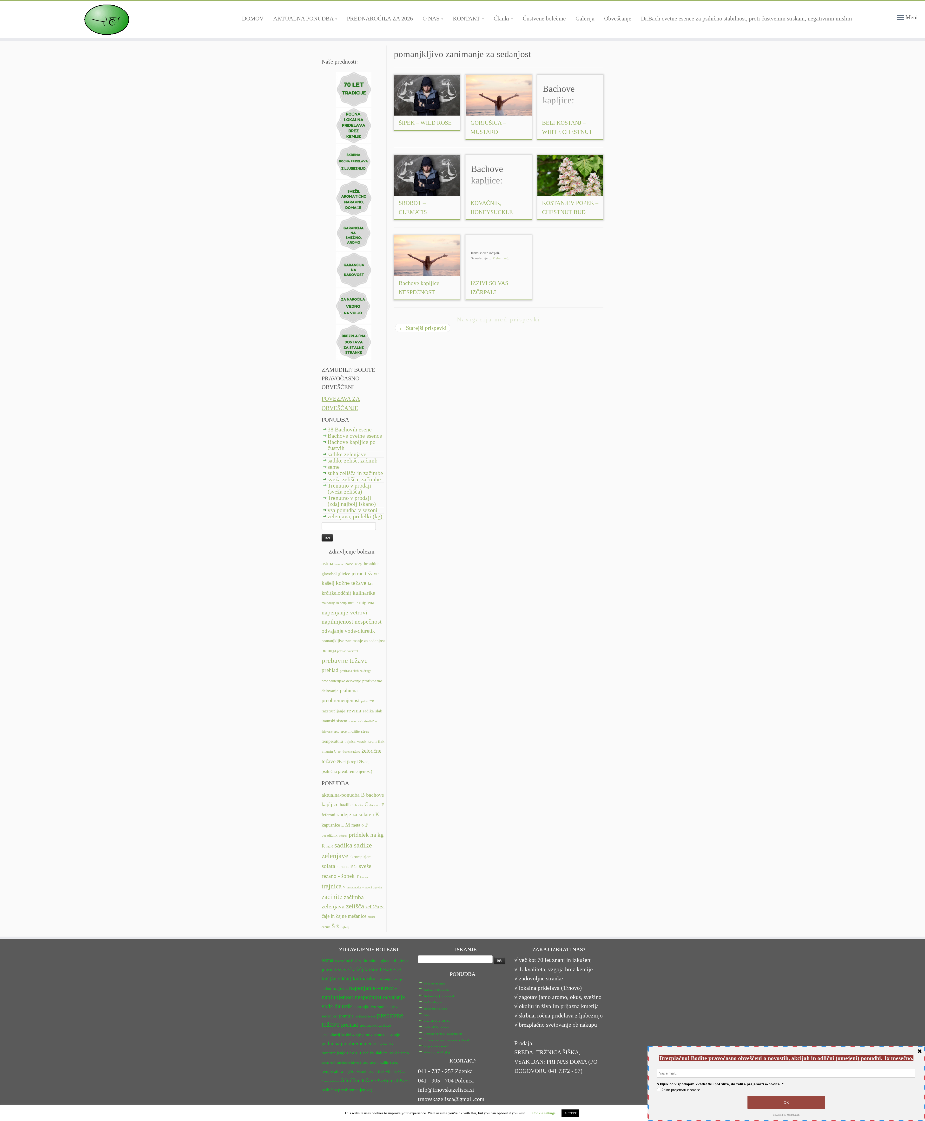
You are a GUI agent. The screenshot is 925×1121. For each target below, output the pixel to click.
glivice (344, 573)
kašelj (328, 583)
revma (354, 710)
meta (355, 825)
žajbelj (344, 927)
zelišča (355, 906)
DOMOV (253, 18)
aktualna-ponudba (341, 795)
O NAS (432, 18)
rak (372, 701)
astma (327, 563)
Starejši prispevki (423, 328)
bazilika (347, 804)
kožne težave (351, 583)
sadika (368, 711)
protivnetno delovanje (381, 1034)
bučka (359, 805)
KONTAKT (467, 18)
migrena (366, 602)
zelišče (371, 917)
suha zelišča (347, 866)
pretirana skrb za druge (355, 671)
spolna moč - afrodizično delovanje (341, 1062)
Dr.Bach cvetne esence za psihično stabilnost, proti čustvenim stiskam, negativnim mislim (746, 18)
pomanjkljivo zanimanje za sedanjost (353, 641)
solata (328, 866)
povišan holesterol (347, 651)
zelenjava (333, 906)
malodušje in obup (334, 603)
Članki (502, 18)
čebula (326, 927)
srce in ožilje (350, 731)
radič (329, 846)
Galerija (585, 18)
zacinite (332, 896)
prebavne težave (345, 660)
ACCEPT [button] (570, 1113)
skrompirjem (360, 856)
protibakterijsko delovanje (341, 681)
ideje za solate (356, 814)
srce (336, 731)
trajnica (350, 741)
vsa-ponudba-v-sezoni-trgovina (364, 887)
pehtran (343, 835)
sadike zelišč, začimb (352, 460)
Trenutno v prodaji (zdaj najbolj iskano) (352, 501)
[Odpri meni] (900, 17)
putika (364, 701)
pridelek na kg (366, 834)
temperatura (332, 741)
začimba (354, 896)
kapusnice (331, 825)
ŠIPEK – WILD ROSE (425, 123)
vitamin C (329, 751)
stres (365, 731)
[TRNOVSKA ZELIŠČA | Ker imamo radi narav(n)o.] (106, 20)
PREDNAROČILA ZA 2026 (380, 18)
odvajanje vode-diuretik (348, 631)
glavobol (329, 573)
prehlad (330, 670)
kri (370, 583)
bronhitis (371, 563)
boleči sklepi (354, 564)
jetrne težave (365, 573)
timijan (364, 877)
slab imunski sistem (392, 1053)
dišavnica (375, 805)
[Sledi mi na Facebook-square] (325, 50)
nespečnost (368, 621)
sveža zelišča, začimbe (354, 479)
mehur (353, 603)
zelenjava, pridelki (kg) (355, 516)
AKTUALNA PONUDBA (304, 18)
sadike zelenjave (347, 454)
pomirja (329, 650)
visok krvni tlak (370, 741)
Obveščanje (617, 18)
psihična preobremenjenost (350, 1043)
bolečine (339, 564)
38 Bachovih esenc (350, 429)
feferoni (328, 814)
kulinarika (364, 593)
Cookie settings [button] (543, 1113)
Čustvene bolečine (544, 18)
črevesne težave (351, 751)
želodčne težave (358, 1080)
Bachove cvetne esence (355, 436)
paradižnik (329, 835)
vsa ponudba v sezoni (352, 510)
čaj (339, 751)
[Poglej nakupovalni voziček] (912, 8)
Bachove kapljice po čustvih (352, 445)
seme (334, 467)
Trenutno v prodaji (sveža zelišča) (349, 488)
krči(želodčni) (336, 593)
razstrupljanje (333, 711)
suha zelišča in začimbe (355, 473)
